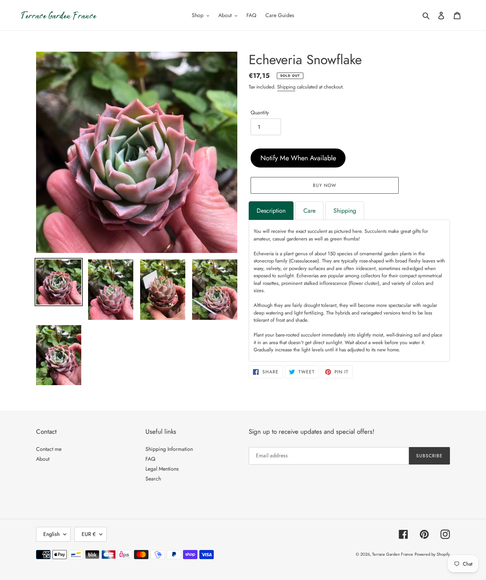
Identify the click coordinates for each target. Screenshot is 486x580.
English (51, 534)
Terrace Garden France (392, 554)
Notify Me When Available (298, 158)
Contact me (49, 449)
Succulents (375, 231)
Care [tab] (309, 210)
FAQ (150, 459)
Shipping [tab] (344, 210)
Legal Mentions (162, 469)
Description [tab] (271, 210)
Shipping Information (169, 449)
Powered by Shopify (432, 554)
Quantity (260, 112)
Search (153, 478)
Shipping (286, 86)
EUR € (89, 534)
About (42, 459)
